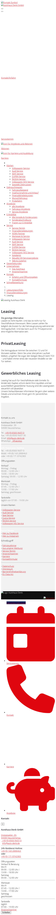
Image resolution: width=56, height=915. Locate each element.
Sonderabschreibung (21, 220)
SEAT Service (17, 173)
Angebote (11, 203)
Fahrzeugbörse (9, 545)
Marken (10, 165)
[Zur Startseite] (12, 5)
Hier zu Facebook (10, 533)
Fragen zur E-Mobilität (22, 222)
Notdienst (16, 255)
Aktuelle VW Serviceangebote (25, 258)
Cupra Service (8, 518)
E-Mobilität (11, 214)
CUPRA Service (18, 176)
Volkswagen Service (21, 168)
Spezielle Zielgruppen (21, 184)
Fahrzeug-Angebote (21, 209)
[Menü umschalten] (2, 11)
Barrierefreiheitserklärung (14, 571)
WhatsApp (17, 440)
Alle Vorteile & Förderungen (24, 217)
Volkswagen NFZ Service (23, 181)
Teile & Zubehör (19, 260)
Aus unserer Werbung (12, 548)
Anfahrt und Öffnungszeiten (25, 277)
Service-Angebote (20, 211)
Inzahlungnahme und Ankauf (25, 192)
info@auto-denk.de (15, 438)
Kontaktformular (19, 279)
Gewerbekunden (14, 263)
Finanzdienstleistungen (22, 195)
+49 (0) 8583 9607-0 (14, 432)
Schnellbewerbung (15, 282)
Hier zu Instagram (10, 536)
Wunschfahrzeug (19, 198)
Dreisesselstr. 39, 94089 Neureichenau (11, 836)
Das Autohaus (18, 268)
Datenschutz (8, 566)
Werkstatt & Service (21, 236)
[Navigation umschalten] (2, 8)
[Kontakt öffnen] (9, 2)
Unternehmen (13, 266)
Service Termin (18, 228)
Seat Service (7, 515)
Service (10, 225)
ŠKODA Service (18, 179)
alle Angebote (18, 206)
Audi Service (17, 171)
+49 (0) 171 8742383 (11, 856)
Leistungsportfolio (15, 290)
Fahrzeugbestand (20, 190)
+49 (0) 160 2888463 (11, 851)
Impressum (7, 568)
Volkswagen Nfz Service (13, 523)
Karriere (6, 556)
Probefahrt (17, 200)
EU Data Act (7, 574)
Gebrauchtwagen (14, 187)
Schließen (6, 912)
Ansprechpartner (20, 271)
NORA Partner (18, 233)
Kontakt (10, 274)
